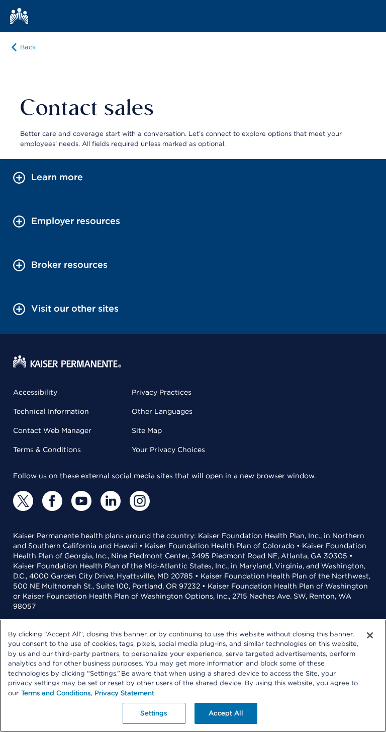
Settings (153, 713)
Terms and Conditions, (56, 693)
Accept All (225, 713)
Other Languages (162, 411)
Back (28, 47)
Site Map (147, 430)
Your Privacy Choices (168, 450)
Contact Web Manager (52, 430)
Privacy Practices (161, 392)
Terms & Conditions (47, 450)
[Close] (370, 635)
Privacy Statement (124, 693)
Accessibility (35, 392)
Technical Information (51, 411)
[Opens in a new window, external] (23, 501)
